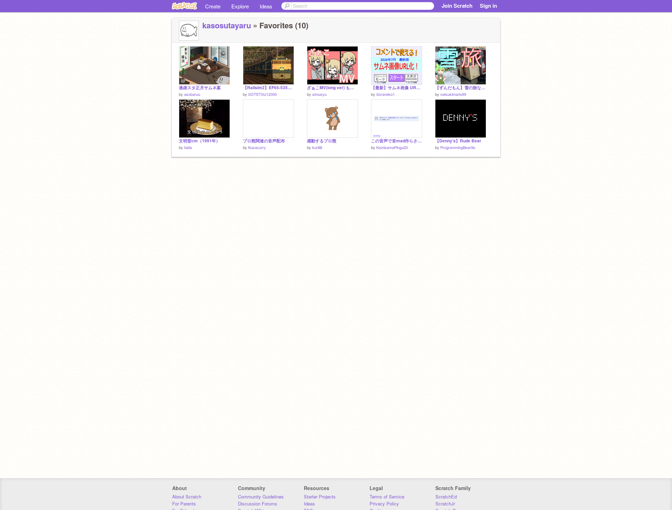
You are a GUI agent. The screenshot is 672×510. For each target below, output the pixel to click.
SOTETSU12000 (262, 94)
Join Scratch (457, 5)
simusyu (319, 94)
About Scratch (186, 496)
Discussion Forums (257, 503)
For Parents (184, 503)
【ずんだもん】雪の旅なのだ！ (460, 88)
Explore (240, 6)
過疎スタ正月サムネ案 (200, 88)
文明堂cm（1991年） (199, 141)
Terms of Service (387, 496)
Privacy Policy (384, 503)
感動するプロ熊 (321, 141)
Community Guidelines (261, 496)
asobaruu (192, 94)
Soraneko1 (385, 94)
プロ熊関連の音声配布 (264, 141)
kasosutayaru (226, 25)
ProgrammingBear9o (457, 147)
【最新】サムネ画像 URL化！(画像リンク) (396, 88)
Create (212, 6)
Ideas (266, 6)
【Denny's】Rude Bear (458, 141)
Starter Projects (320, 496)
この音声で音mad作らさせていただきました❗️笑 (396, 141)
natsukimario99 (453, 94)
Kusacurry (257, 147)
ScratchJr (445, 503)
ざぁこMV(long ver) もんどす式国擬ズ (332, 88)
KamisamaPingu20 (392, 147)
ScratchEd (446, 496)
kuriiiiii (317, 147)
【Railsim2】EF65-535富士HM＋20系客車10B (268, 88)
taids (188, 147)
